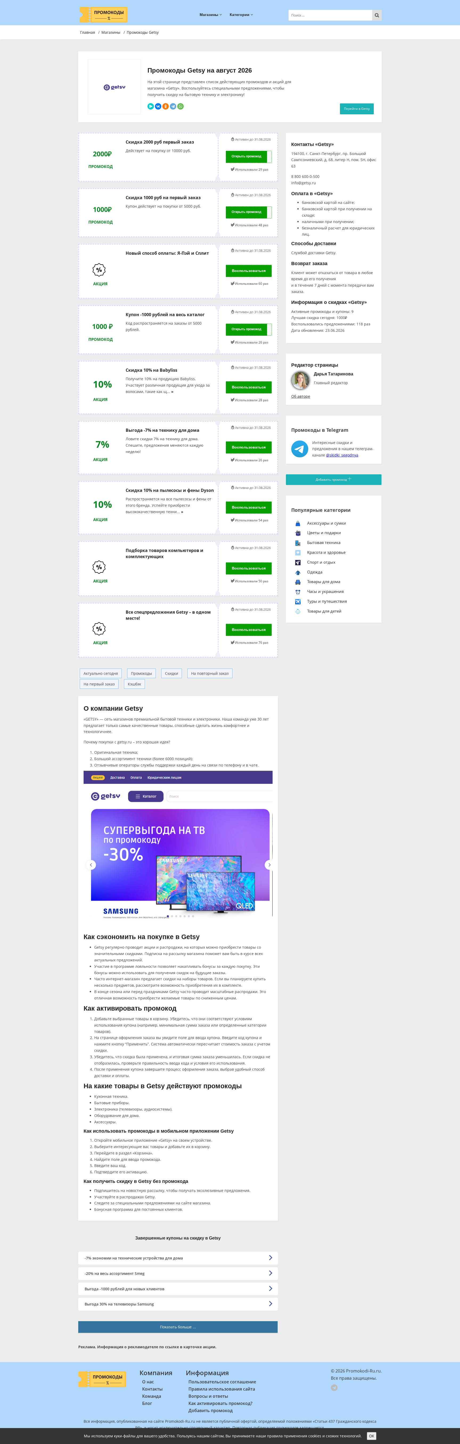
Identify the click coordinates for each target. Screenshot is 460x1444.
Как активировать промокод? (220, 1403)
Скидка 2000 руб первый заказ (160, 142)
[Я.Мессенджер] (150, 106)
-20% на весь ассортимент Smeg (115, 1273)
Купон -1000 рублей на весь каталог (165, 314)
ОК (371, 1435)
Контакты (152, 1389)
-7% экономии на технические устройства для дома (134, 1258)
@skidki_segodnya (342, 455)
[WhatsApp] (180, 106)
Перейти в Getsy (357, 108)
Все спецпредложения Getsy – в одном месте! (168, 615)
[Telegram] (173, 106)
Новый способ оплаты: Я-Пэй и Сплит (167, 253)
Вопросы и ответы (208, 1396)
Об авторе (300, 396)
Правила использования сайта (221, 1389)
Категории (240, 14)
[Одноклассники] (165, 106)
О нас (148, 1382)
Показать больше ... (178, 1326)
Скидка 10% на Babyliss (151, 370)
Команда (151, 1396)
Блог (147, 1403)
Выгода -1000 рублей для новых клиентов (124, 1288)
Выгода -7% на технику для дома (162, 430)
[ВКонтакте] (158, 106)
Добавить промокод (332, 479)
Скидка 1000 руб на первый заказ (163, 197)
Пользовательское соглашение (222, 1382)
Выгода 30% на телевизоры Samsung (119, 1304)
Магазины (209, 14)
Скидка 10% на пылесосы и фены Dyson (170, 490)
